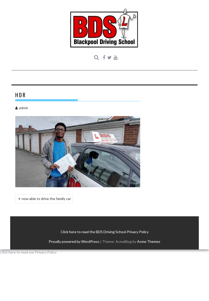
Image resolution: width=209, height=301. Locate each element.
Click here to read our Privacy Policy (28, 252)
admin (23, 108)
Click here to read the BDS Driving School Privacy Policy (105, 232)
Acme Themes (148, 241)
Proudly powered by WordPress (74, 241)
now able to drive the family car (46, 198)
